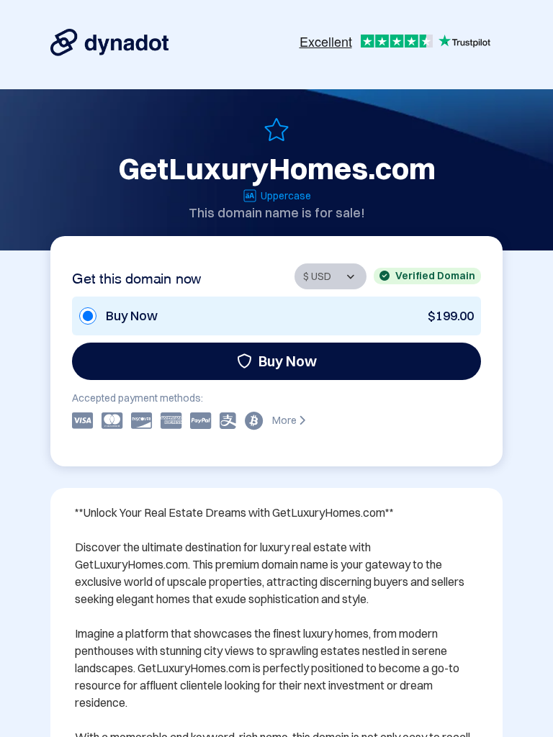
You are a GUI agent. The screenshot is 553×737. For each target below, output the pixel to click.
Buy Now (287, 361)
